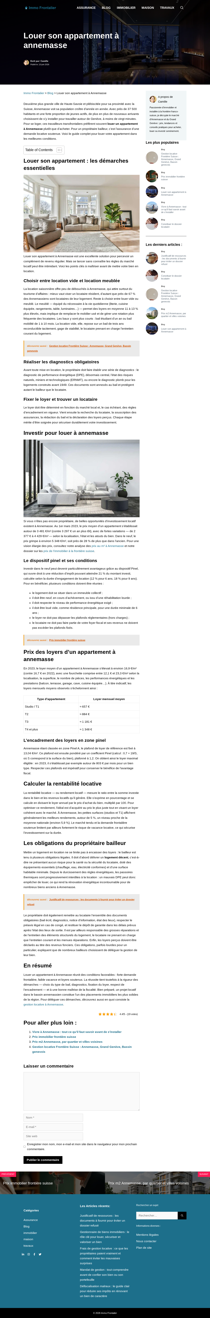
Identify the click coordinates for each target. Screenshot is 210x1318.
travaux (167, 7)
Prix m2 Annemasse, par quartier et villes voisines (67, 1041)
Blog (106, 7)
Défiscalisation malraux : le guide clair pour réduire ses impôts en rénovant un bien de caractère (104, 1291)
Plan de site (144, 1247)
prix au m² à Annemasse (108, 546)
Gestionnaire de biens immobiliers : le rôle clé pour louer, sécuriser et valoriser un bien (104, 1237)
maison (148, 7)
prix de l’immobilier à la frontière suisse (69, 551)
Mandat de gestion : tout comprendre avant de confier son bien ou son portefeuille (104, 1274)
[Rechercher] (182, 1216)
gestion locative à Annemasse (43, 1004)
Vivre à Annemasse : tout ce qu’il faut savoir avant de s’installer (76, 1032)
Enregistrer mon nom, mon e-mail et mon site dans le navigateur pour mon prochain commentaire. (82, 1147)
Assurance (86, 7)
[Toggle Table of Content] (57, 150)
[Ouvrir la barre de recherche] (181, 7)
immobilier (126, 7)
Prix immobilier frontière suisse (54, 1036)
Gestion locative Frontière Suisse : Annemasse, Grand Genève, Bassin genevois (171, 159)
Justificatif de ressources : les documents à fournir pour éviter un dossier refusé (173, 259)
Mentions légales (147, 1234)
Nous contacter (146, 1241)
